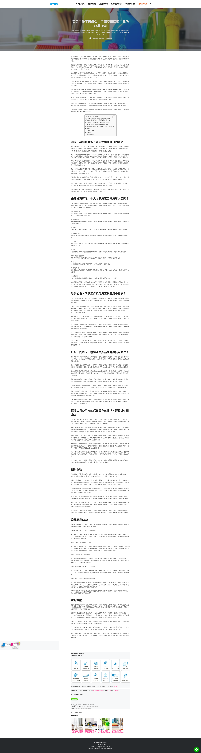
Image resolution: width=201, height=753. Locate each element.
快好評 (116, 690)
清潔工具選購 (109, 38)
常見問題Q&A (90, 130)
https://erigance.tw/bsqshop (89, 706)
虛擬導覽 (116, 686)
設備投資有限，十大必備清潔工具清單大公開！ (99, 121)
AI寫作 (109, 690)
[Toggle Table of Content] (113, 116)
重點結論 (89, 132)
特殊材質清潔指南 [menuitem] (116, 4)
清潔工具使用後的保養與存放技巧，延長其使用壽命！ (101, 126)
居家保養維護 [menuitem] (103, 4)
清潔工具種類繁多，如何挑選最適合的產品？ (98, 119)
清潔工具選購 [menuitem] (143, 4)
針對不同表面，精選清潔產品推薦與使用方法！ (99, 124)
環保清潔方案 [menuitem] (92, 4)
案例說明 (89, 128)
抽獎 (102, 690)
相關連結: (91, 134)
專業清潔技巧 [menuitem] (80, 4)
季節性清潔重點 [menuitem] (130, 4)
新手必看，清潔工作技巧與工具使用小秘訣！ (98, 122)
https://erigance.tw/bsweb (83, 708)
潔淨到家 (54, 4)
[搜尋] (150, 3)
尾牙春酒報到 (97, 690)
